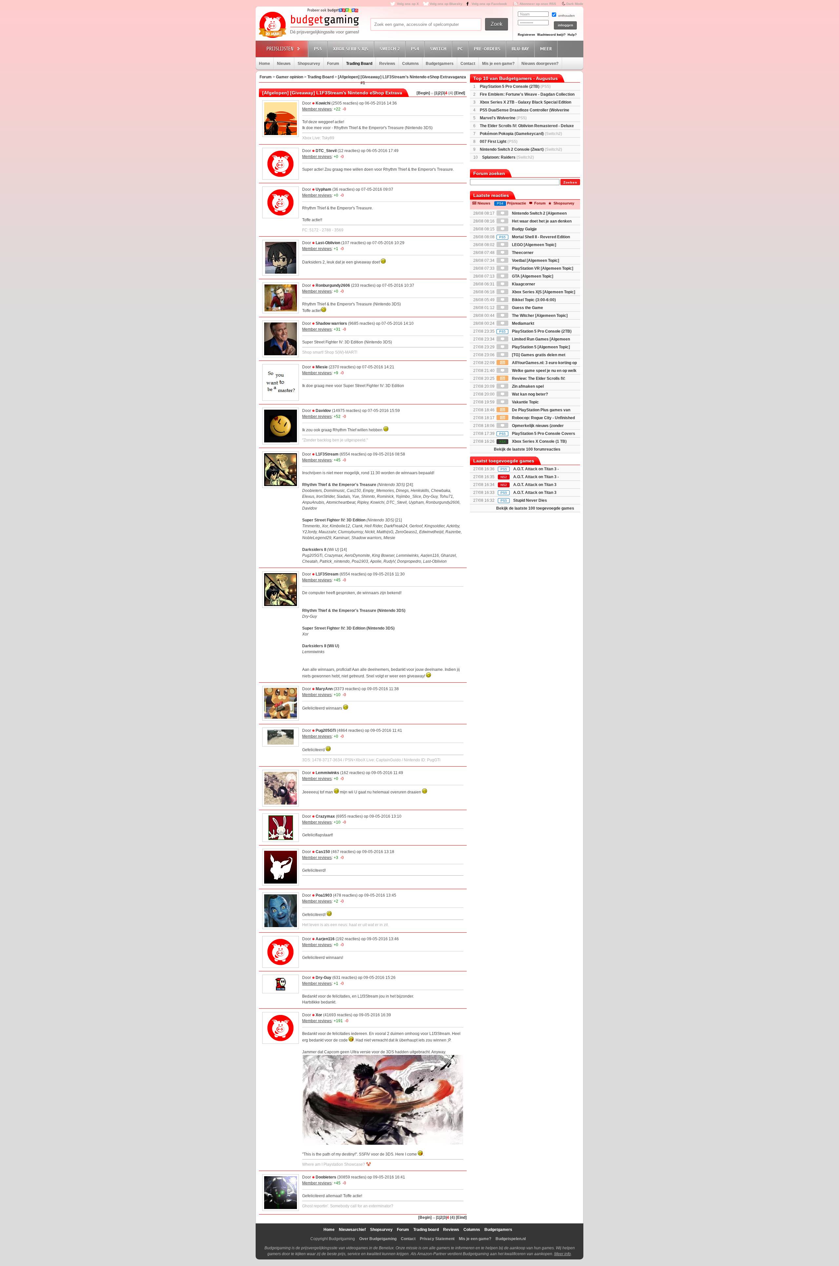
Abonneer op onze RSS (537, 4)
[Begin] (423, 93)
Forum (333, 63)
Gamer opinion (289, 77)
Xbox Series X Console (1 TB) (533, 441)
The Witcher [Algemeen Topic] (539, 315)
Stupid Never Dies (530, 500)
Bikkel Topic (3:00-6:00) (533, 300)
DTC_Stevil (326, 150)
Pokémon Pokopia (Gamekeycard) (521, 133)
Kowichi (323, 103)
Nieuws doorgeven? (539, 63)
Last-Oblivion (328, 243)
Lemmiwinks (327, 772)
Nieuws (284, 63)
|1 (436, 93)
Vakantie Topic (525, 402)
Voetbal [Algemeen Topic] (535, 260)
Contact (467, 63)
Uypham (323, 189)
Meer (546, 49)
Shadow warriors (331, 323)
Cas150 (323, 851)
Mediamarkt (522, 323)
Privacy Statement (437, 1239)
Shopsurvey (309, 63)
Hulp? (572, 34)
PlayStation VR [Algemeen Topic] (542, 268)
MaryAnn (324, 689)
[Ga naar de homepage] (309, 25)
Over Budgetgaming (378, 1239)
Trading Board (359, 63)
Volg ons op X (408, 4)
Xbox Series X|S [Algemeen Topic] (543, 292)
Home (264, 63)
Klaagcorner (523, 284)
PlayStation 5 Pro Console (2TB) (515, 86)
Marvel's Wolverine (503, 118)
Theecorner (522, 252)
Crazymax (325, 816)
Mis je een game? (498, 63)
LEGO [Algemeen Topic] (533, 245)
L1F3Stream (327, 454)
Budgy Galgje (524, 229)
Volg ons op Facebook (489, 4)
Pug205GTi (326, 730)
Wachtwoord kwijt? (551, 34)
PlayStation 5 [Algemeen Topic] (540, 347)
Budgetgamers (440, 63)
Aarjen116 (325, 939)
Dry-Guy (323, 977)
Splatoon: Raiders (508, 157)
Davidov (323, 410)
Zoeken (570, 182)
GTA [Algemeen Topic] (532, 276)
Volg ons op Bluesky (446, 4)
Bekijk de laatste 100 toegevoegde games (535, 508)
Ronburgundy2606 (333, 285)
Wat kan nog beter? (529, 394)
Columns (410, 63)
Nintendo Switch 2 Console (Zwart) (521, 149)
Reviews (387, 63)
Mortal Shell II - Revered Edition (534, 237)
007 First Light (498, 141)
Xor (319, 1015)
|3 (442, 93)
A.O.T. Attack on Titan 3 (534, 492)
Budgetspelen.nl (511, 1239)
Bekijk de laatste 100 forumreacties (527, 449)
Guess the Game (527, 307)
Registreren (526, 34)
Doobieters (326, 1177)
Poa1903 (324, 895)
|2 (439, 93)
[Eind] (459, 93)
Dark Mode (574, 4)
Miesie (322, 367)
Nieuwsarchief (352, 1229)
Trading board (426, 1229)
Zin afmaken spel (527, 386)
